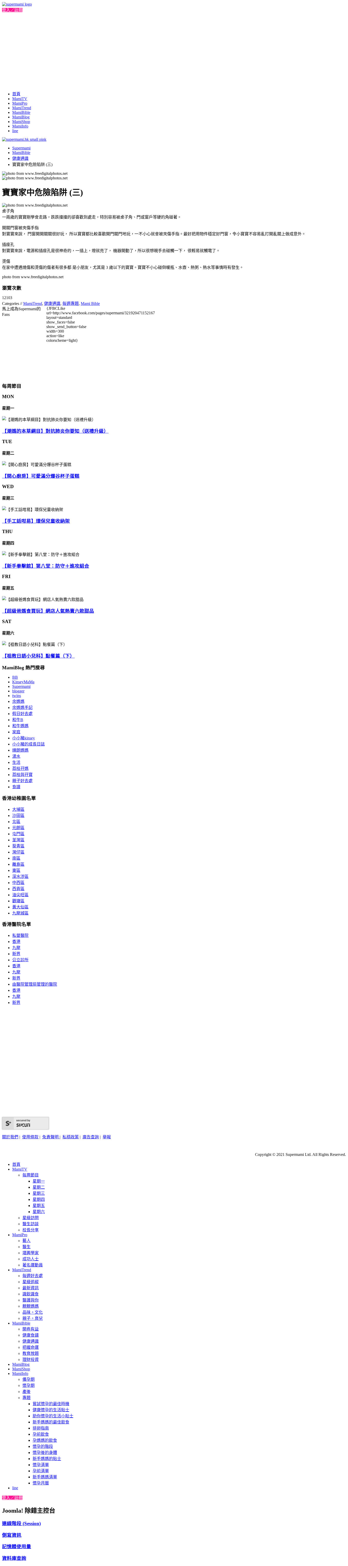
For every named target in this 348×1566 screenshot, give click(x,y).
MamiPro (19, 103)
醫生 (26, 1247)
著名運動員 (32, 1265)
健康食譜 (30, 1335)
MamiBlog (21, 117)
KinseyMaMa (23, 682)
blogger (18, 691)
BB (15, 677)
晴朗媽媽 (20, 750)
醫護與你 (30, 1300)
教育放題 (30, 1353)
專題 (26, 1398)
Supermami (21, 148)
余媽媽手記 (22, 707)
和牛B (17, 720)
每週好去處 (32, 1276)
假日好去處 (22, 713)
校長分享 (30, 1230)
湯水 (16, 756)
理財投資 (30, 1359)
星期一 (39, 1181)
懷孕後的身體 (45, 1452)
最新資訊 (30, 1288)
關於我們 (10, 1137)
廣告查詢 (91, 1137)
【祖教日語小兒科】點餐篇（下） (38, 656)
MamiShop (21, 121)
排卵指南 (41, 1428)
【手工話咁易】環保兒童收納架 (36, 521)
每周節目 (30, 1175)
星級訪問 (30, 1218)
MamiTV (19, 99)
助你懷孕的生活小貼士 (53, 1416)
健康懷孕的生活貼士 (51, 1410)
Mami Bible (90, 303)
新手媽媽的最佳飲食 (51, 1422)
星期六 (39, 1212)
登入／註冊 (12, 10)
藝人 (26, 1240)
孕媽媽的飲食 (45, 1440)
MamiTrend (21, 108)
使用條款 (30, 1137)
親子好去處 (22, 781)
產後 (26, 1391)
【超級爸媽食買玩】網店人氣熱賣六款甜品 (48, 611)
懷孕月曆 (41, 1483)
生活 (16, 762)
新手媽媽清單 (45, 1477)
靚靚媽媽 (30, 1306)
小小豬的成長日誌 (28, 744)
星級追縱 (30, 1282)
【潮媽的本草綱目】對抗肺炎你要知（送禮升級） (55, 431)
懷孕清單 (41, 1465)
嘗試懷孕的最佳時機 (51, 1404)
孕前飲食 (41, 1434)
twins (16, 695)
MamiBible (21, 112)
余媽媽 (18, 701)
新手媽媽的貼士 (47, 1458)
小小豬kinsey (23, 738)
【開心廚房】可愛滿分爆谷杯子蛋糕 (40, 476)
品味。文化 (32, 1312)
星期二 (39, 1187)
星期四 (39, 1199)
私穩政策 (70, 1137)
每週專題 (70, 303)
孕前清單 (41, 1471)
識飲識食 (30, 1294)
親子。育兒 (32, 1318)
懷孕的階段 (43, 1446)
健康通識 (20, 158)
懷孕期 (28, 1385)
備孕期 (28, 1379)
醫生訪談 (30, 1224)
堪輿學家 (30, 1253)
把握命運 (30, 1347)
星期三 (39, 1193)
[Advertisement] (174, 50)
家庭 (16, 732)
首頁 (16, 94)
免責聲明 (51, 1137)
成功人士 (30, 1259)
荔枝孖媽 (20, 768)
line (15, 131)
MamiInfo (20, 126)
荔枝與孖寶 (22, 774)
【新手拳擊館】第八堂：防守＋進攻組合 (45, 566)
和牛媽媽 (20, 726)
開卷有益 (30, 1329)
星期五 (39, 1205)
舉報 (107, 1137)
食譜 (16, 787)
